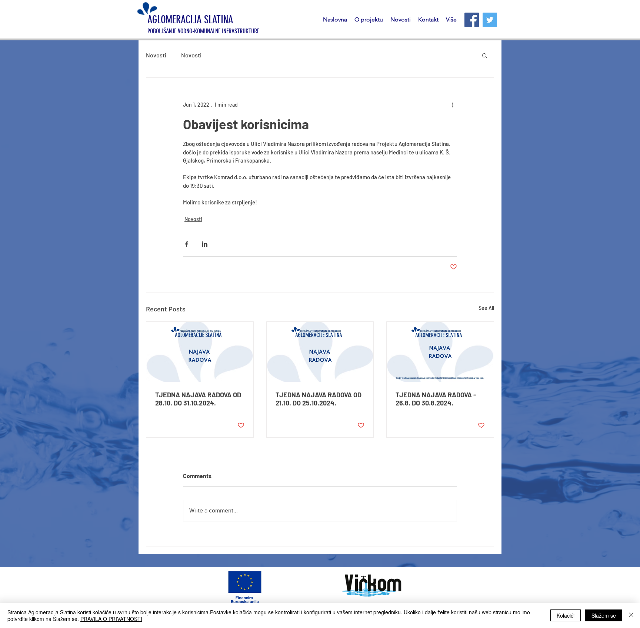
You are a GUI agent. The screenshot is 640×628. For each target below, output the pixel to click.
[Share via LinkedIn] (204, 244)
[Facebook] (471, 20)
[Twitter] (490, 20)
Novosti (156, 55)
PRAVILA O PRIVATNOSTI (111, 618)
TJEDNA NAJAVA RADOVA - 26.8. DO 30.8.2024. (436, 399)
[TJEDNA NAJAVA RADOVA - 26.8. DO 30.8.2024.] (440, 352)
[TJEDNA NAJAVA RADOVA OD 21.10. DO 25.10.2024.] (320, 352)
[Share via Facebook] (186, 244)
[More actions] (452, 104)
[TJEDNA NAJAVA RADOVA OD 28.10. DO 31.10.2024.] (199, 352)
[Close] (631, 615)
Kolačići (565, 615)
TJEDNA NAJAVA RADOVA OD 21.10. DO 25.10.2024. (318, 399)
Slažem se (603, 615)
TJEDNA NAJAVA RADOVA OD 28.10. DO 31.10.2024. (198, 399)
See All (486, 308)
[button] (484, 55)
